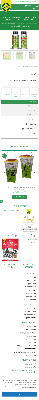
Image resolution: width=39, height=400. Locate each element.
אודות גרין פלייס (30, 280)
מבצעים (28, 24)
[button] (1, 201)
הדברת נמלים (31, 336)
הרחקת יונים (32, 342)
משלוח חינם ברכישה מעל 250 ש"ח (26, 2)
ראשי (34, 277)
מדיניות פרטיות (31, 293)
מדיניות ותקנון (31, 318)
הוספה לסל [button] (19, 196)
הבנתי (19, 394)
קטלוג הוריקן (10, 235)
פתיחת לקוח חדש (30, 299)
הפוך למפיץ (32, 284)
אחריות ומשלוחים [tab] (30, 114)
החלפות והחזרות (30, 311)
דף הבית (34, 24)
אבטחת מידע (31, 308)
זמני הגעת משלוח (30, 315)
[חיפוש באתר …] (34, 8)
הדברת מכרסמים (30, 349)
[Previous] (34, 176)
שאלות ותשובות (30, 287)
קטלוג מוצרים (29, 235)
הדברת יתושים (31, 330)
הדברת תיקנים (31, 339)
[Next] (5, 176)
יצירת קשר (32, 290)
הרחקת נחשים (31, 355)
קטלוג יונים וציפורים (28, 266)
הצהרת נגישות (31, 296)
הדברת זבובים (31, 326)
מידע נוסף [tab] (33, 102)
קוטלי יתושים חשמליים (28, 333)
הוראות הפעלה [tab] (31, 110)
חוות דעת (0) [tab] (32, 106)
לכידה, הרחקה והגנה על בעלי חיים (25, 352)
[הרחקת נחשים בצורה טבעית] (19, 40)
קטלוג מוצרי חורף (10, 266)
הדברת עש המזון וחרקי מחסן (26, 345)
